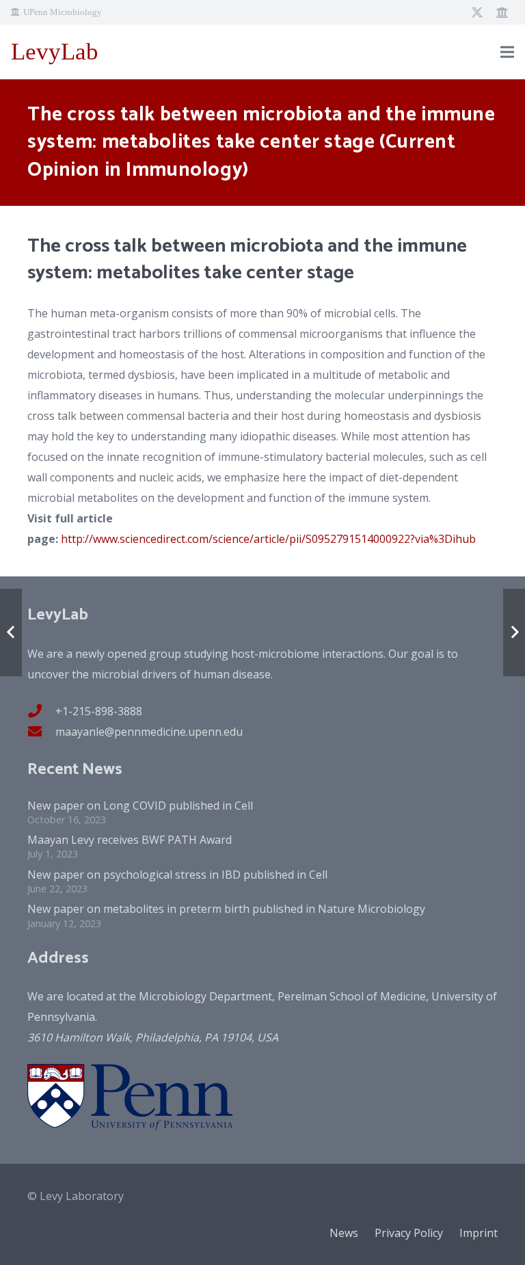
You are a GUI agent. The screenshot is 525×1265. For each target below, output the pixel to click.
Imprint (478, 1232)
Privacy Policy (409, 1232)
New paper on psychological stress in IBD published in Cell (177, 874)
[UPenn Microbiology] (501, 12)
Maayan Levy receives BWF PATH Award (129, 839)
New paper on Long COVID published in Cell (140, 805)
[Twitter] (477, 12)
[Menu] (507, 52)
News (343, 1232)
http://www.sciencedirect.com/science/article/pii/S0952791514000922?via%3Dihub (268, 538)
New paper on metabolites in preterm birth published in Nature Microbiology (226, 908)
